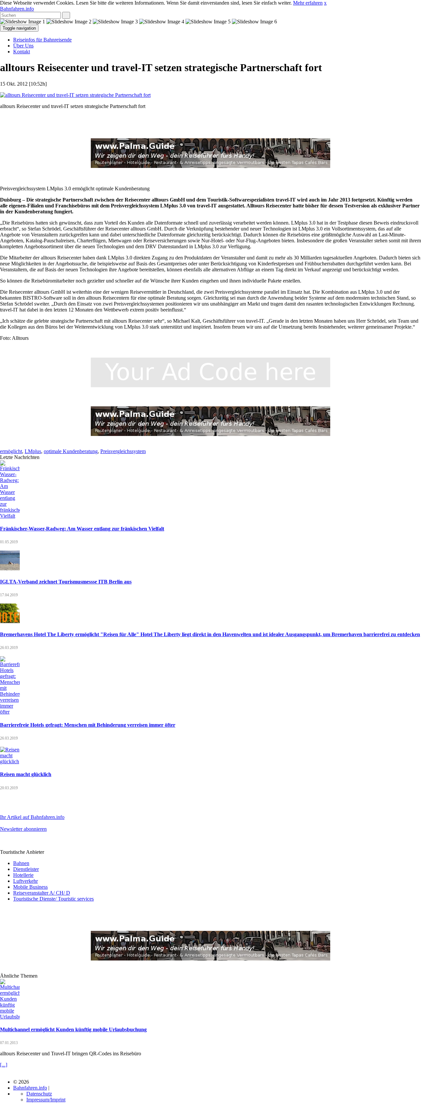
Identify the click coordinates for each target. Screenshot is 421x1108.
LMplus (33, 451)
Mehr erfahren (308, 3)
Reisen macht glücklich (25, 774)
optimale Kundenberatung (71, 451)
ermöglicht (11, 451)
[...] (3, 1064)
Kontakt (21, 51)
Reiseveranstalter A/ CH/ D (41, 893)
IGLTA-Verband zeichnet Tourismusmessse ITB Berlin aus (66, 581)
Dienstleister (26, 869)
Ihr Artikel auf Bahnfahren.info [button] (32, 817)
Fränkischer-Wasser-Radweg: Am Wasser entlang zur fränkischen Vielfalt (82, 528)
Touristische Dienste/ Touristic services (53, 899)
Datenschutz (39, 1093)
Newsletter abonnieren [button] (23, 829)
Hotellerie (23, 875)
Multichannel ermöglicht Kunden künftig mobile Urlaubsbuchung (73, 1029)
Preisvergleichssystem (123, 451)
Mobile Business (30, 887)
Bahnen (21, 863)
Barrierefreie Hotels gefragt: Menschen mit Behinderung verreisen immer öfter (87, 725)
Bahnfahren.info (17, 9)
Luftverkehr (25, 881)
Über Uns (23, 45)
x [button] (325, 3)
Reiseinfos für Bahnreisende (42, 39)
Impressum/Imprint (45, 1099)
